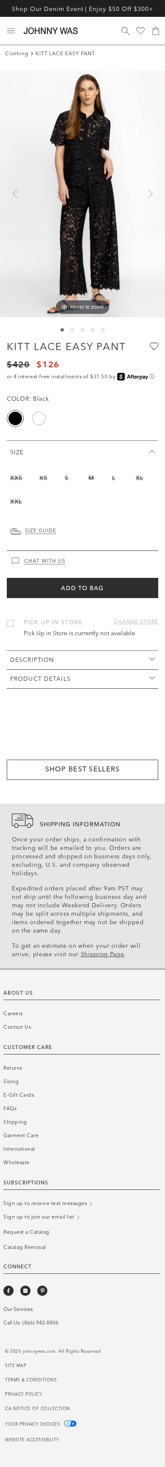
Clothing (17, 54)
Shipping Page (102, 954)
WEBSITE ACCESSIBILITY (32, 1440)
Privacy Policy (23, 1394)
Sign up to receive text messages (45, 1203)
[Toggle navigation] (11, 31)
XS (43, 478)
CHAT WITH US (45, 561)
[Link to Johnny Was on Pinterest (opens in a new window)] (42, 1291)
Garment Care (20, 1135)
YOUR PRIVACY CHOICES (33, 1424)
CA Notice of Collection (37, 1408)
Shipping (15, 1122)
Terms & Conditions (31, 1380)
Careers (13, 1014)
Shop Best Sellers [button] (82, 769)
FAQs (9, 1108)
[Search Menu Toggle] (125, 31)
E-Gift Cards (18, 1095)
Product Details (40, 678)
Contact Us (17, 1027)
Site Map (15, 1365)
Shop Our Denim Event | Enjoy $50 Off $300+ (82, 9)
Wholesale (16, 1162)
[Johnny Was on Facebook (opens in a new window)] (8, 1291)
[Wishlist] (140, 31)
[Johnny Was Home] (51, 30)
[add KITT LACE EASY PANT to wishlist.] (153, 346)
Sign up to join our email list (39, 1217)
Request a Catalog (26, 1232)
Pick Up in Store (53, 622)
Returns (12, 1068)
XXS (16, 478)
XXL (16, 501)
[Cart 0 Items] (155, 31)
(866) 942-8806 (40, 1323)
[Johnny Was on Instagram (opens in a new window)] (25, 1291)
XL (139, 478)
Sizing (11, 1081)
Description (32, 659)
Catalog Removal (24, 1247)
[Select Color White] (38, 418)
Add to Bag (82, 588)
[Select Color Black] (15, 418)
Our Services (18, 1309)
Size (17, 452)
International (19, 1149)
